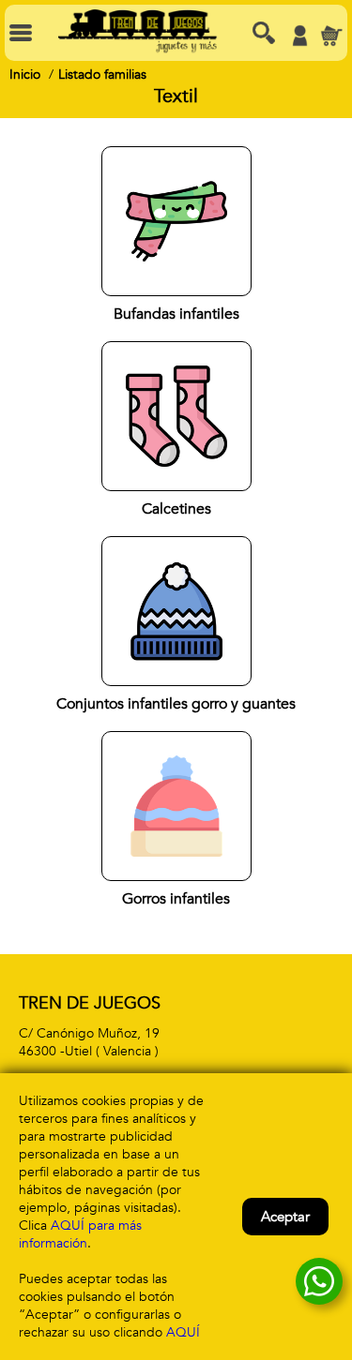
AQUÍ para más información (80, 1234)
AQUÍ (183, 1332)
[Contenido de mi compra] (331, 35)
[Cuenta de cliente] (299, 35)
